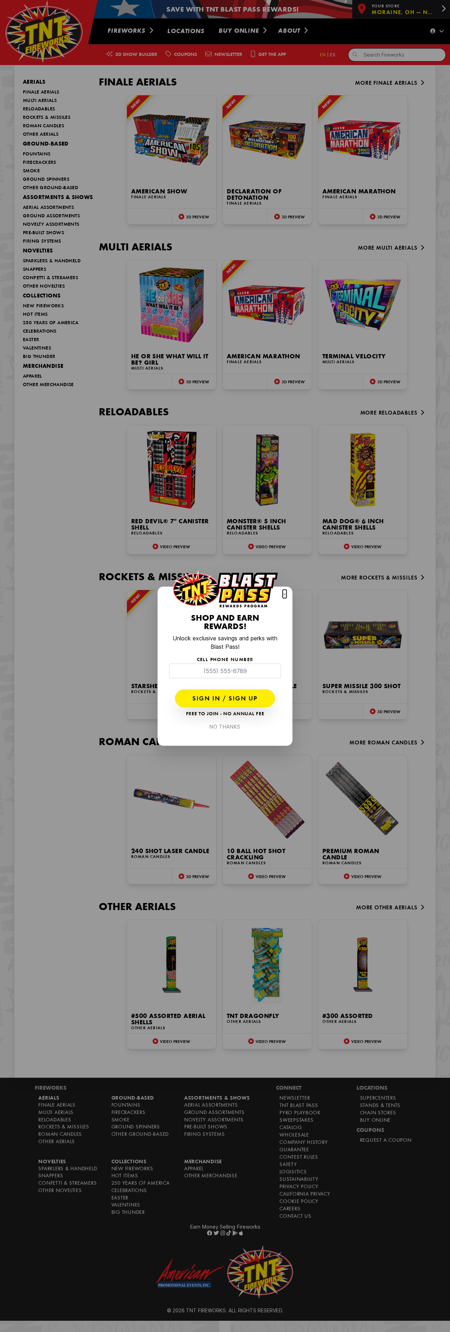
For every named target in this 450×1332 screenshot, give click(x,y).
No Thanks (225, 727)
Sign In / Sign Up (225, 699)
